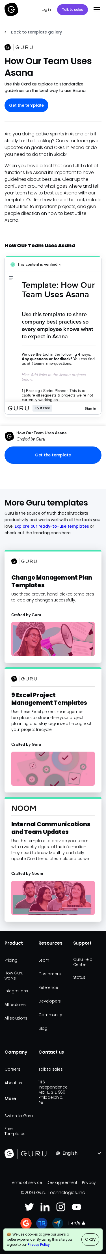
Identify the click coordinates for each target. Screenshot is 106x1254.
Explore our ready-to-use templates (52, 526)
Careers (12, 1069)
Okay (90, 1239)
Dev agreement (62, 1182)
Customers (49, 974)
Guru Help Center (82, 962)
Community (50, 1015)
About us (13, 1083)
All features (15, 1004)
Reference (48, 987)
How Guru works (14, 975)
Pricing (11, 960)
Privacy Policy (39, 1244)
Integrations (16, 991)
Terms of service (26, 1182)
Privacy (89, 1182)
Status (79, 977)
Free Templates (15, 1131)
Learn (43, 960)
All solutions (16, 1018)
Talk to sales (72, 9)
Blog (42, 1028)
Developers (49, 1001)
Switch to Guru (19, 1116)
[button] (95, 9)
